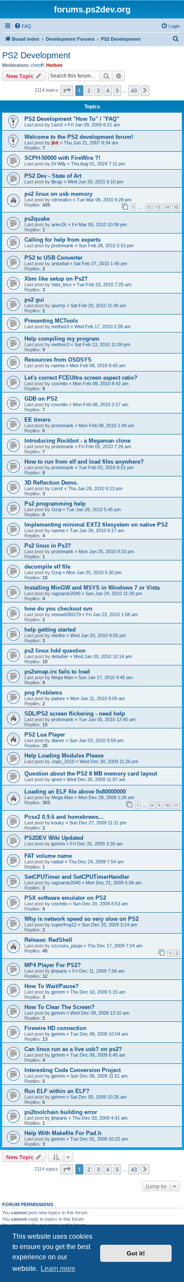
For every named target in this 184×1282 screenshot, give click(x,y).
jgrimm (58, 843)
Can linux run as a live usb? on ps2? (73, 1049)
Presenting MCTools (51, 321)
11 (176, 805)
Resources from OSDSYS (58, 359)
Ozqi (56, 509)
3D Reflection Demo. (51, 482)
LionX (57, 124)
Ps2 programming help (55, 503)
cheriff (37, 65)
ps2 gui (34, 300)
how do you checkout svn (58, 608)
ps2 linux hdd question (55, 650)
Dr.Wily (58, 163)
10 (167, 805)
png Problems (43, 692)
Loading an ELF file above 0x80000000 (75, 791)
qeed (56, 779)
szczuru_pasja (66, 945)
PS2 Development (36, 55)
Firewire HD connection (55, 1028)
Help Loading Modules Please (64, 755)
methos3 (60, 326)
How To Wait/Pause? (51, 986)
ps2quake (37, 219)
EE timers (37, 419)
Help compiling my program (61, 338)
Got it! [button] (136, 1253)
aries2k (59, 224)
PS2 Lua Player (44, 734)
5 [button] (117, 90)
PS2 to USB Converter (53, 258)
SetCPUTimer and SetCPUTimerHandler (76, 877)
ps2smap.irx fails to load (57, 671)
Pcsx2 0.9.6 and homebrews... (64, 817)
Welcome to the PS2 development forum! (78, 137)
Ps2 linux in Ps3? (47, 545)
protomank (62, 245)
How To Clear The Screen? (59, 1007)
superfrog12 (64, 924)
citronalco (61, 199)
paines (58, 698)
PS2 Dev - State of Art (52, 176)
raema (58, 365)
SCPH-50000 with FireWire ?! (62, 158)
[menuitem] (22, 26)
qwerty (58, 305)
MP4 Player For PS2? (52, 965)
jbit (55, 142)
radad (57, 861)
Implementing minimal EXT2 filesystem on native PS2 (96, 524)
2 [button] (88, 90)
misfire (58, 635)
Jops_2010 (62, 761)
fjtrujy (56, 181)
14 (167, 207)
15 (176, 207)
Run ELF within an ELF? (56, 1091)
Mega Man (62, 677)
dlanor (57, 740)
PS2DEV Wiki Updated (53, 838)
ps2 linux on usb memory (58, 194)
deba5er (59, 656)
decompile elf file (47, 566)
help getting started (50, 629)
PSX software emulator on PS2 (65, 898)
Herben (54, 65)
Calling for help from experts (62, 240)
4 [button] (107, 90)
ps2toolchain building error (60, 1112)
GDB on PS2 (40, 398)
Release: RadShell (48, 940)
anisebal (59, 263)
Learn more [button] (58, 1268)
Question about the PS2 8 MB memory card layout (90, 773)
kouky (57, 822)
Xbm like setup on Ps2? (56, 279)
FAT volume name (48, 856)
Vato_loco (61, 284)
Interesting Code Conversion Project (72, 1070)
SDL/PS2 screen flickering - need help (74, 713)
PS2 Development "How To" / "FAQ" (71, 119)
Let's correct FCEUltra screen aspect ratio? (80, 377)
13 (158, 207)
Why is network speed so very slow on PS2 (81, 919)
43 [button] (134, 90)
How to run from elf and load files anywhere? (84, 461)
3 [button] (98, 90)
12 (149, 207)
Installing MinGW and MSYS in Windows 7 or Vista (92, 587)
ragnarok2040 (65, 593)
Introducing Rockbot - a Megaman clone (77, 440)
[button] (66, 90)
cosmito (59, 383)
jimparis (59, 970)
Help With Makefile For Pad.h (62, 1133)
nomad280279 (66, 614)
